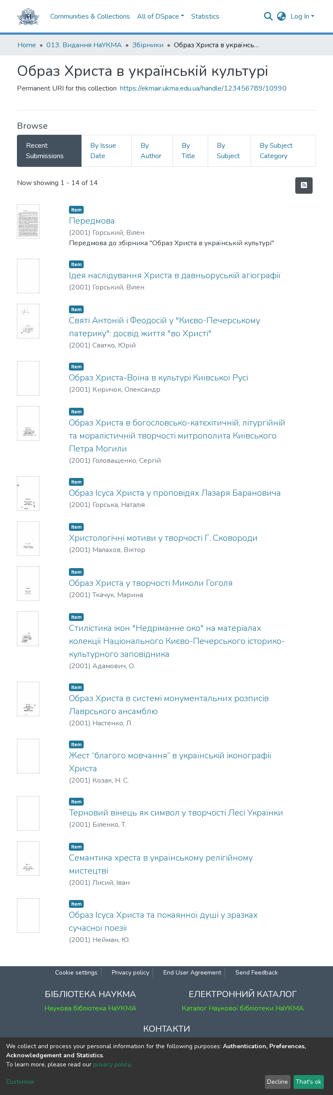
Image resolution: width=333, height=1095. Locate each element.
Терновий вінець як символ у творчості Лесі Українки (176, 813)
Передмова (92, 221)
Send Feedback (256, 972)
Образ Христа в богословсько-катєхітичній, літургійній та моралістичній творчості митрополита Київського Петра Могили (177, 436)
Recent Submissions (45, 151)
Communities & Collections (90, 16)
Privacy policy (130, 972)
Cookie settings (76, 972)
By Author (150, 151)
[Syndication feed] (304, 185)
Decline (277, 1082)
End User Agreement (192, 972)
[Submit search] (268, 16)
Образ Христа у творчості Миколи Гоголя (151, 583)
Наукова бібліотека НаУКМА (90, 1008)
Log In (300, 16)
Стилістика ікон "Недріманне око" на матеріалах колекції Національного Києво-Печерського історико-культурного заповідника (177, 641)
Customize (20, 1082)
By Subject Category (276, 151)
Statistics (205, 16)
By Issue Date (103, 151)
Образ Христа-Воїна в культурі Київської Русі (158, 377)
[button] (281, 16)
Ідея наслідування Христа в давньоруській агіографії (175, 275)
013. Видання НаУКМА (84, 45)
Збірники (147, 45)
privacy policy (111, 1064)
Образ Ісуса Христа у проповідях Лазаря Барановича (175, 493)
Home (26, 45)
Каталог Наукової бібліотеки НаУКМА (243, 1008)
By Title (188, 151)
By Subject (228, 151)
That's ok (308, 1082)
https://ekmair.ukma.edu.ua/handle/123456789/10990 (203, 88)
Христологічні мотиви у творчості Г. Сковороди (163, 538)
